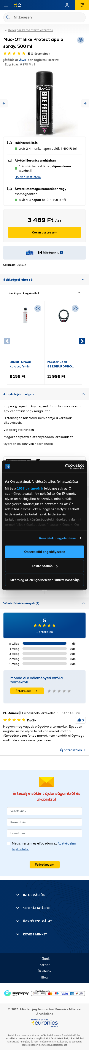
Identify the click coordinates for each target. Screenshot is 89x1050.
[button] (4, 103)
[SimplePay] (44, 993)
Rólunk (44, 959)
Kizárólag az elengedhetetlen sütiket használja (44, 580)
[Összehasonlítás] (37, 308)
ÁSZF (23, 60)
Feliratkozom (44, 864)
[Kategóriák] (5, 5)
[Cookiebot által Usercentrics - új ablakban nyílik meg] (65, 466)
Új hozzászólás (71, 750)
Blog (44, 977)
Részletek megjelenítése (57, 538)
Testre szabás (42, 566)
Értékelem (23, 691)
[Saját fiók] (68, 5)
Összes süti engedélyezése (44, 552)
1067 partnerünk (30, 488)
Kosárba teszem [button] (44, 232)
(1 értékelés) (39, 53)
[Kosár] (82, 5)
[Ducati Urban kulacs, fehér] (26, 331)
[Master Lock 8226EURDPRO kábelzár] (63, 331)
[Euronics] (16, 5)
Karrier (45, 965)
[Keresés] (81, 18)
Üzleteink (44, 971)
